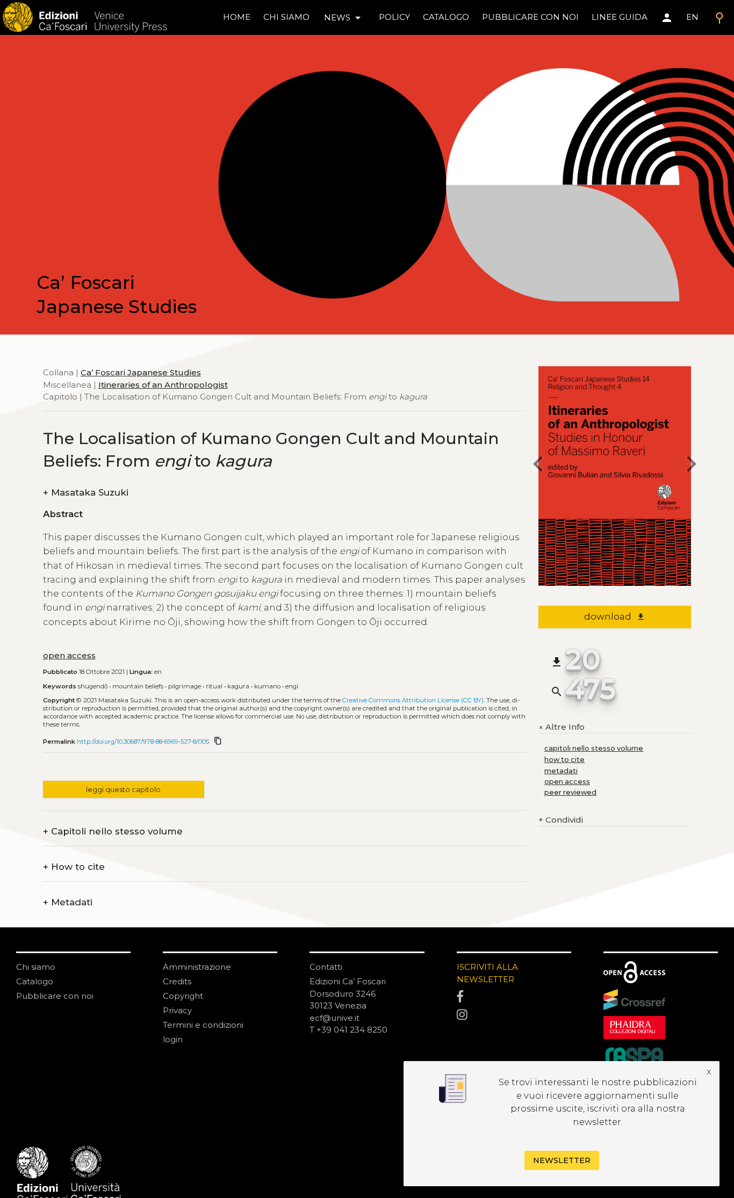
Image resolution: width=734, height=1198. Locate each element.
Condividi (560, 820)
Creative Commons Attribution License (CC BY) (413, 700)
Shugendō (92, 686)
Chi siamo (35, 967)
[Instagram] (514, 1015)
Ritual (214, 686)
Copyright (183, 996)
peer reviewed (570, 792)
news (344, 17)
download (614, 616)
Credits (177, 981)
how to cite (564, 760)
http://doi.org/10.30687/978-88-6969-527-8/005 (143, 741)
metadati (561, 771)
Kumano (267, 686)
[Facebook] (514, 997)
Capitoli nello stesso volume (113, 831)
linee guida (619, 17)
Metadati (67, 902)
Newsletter (562, 1160)
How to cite (74, 867)
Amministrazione (197, 967)
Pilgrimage (184, 686)
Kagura (238, 686)
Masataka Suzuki (85, 493)
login (173, 1039)
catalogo (446, 17)
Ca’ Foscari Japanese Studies (141, 372)
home (236, 17)
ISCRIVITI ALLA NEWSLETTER (487, 973)
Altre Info (561, 727)
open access (69, 655)
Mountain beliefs (137, 686)
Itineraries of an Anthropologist (163, 384)
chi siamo (286, 17)
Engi (291, 686)
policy (394, 17)
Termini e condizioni (203, 1025)
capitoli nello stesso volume (593, 748)
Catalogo (34, 981)
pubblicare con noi (530, 17)
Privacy (177, 1010)
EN (692, 17)
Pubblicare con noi (54, 996)
